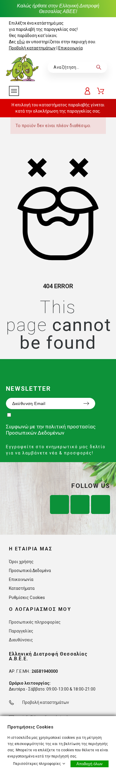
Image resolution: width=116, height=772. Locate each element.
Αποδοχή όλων (89, 764)
